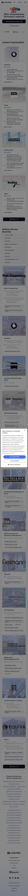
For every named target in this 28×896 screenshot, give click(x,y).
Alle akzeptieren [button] (14, 457)
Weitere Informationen (8, 453)
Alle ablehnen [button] (14, 461)
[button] (14, 464)
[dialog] (14, 448)
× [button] (24, 430)
